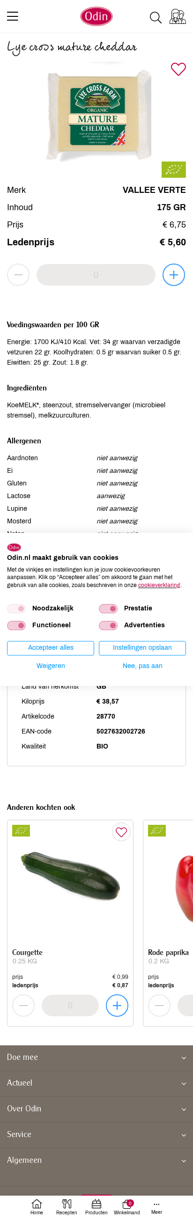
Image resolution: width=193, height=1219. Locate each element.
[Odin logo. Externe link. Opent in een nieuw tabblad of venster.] (14, 547)
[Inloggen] (178, 16)
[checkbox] (16, 608)
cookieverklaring (159, 585)
